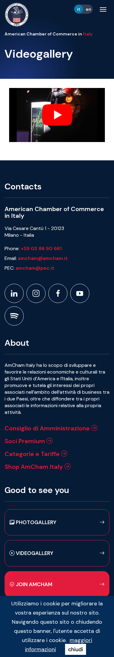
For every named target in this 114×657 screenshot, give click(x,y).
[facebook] (57, 293)
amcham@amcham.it (43, 258)
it (78, 9)
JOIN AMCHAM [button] (33, 584)
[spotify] (14, 316)
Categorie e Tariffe (33, 454)
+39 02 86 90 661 (41, 248)
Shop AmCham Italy (34, 467)
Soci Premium (26, 441)
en (88, 9)
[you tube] (79, 293)
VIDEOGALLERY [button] (34, 553)
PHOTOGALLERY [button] (35, 522)
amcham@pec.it (35, 268)
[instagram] (36, 293)
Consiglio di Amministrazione (48, 428)
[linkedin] (14, 293)
